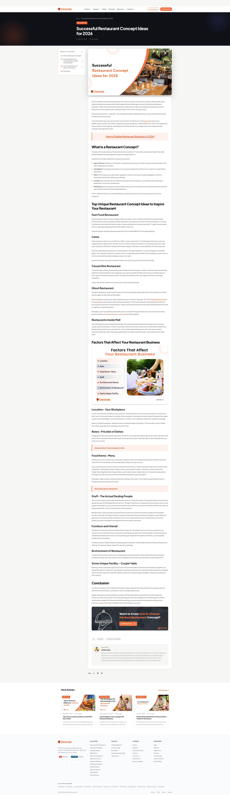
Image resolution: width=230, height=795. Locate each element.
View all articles (162, 690)
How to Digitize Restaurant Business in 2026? (130, 136)
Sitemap (156, 753)
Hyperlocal (106, 786)
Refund (164, 792)
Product (87, 9)
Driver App (114, 750)
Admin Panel (115, 756)
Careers (135, 753)
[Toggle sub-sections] (82, 61)
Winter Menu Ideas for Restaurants (106, 489)
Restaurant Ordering (96, 748)
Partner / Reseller (138, 761)
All (93, 639)
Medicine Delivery (95, 769)
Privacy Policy (158, 756)
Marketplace (61, 786)
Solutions (96, 9)
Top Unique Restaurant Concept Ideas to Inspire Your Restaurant (69, 60)
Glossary (156, 748)
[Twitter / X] (64, 762)
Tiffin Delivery (94, 772)
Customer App (115, 748)
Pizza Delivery (132, 786)
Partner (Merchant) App (118, 753)
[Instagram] (69, 762)
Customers (111, 9)
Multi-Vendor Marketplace (98, 745)
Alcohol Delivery (95, 767)
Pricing (104, 9)
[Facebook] (101, 673)
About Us (135, 748)
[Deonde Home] (65, 741)
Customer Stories (138, 750)
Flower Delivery (141, 786)
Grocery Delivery (95, 750)
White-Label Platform (96, 756)
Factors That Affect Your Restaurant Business (69, 67)
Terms (158, 792)
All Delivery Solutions (96, 764)
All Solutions (161, 786)
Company (130, 9)
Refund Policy (158, 761)
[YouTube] (78, 762)
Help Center (157, 750)
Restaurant (100, 639)
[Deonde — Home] (65, 9)
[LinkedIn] (97, 673)
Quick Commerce (95, 758)
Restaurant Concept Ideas (113, 639)
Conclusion (65, 71)
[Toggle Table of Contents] (82, 52)
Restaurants (69, 786)
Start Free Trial (166, 9)
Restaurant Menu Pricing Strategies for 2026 (109, 448)
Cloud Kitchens (94, 775)
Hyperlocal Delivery (96, 761)
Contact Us (136, 756)
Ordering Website (116, 745)
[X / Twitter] (93, 673)
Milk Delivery (93, 753)
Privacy (153, 792)
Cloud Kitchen (115, 786)
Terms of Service (159, 758)
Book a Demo (153, 9)
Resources (120, 9)
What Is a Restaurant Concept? (71, 56)
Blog (78, 18)
